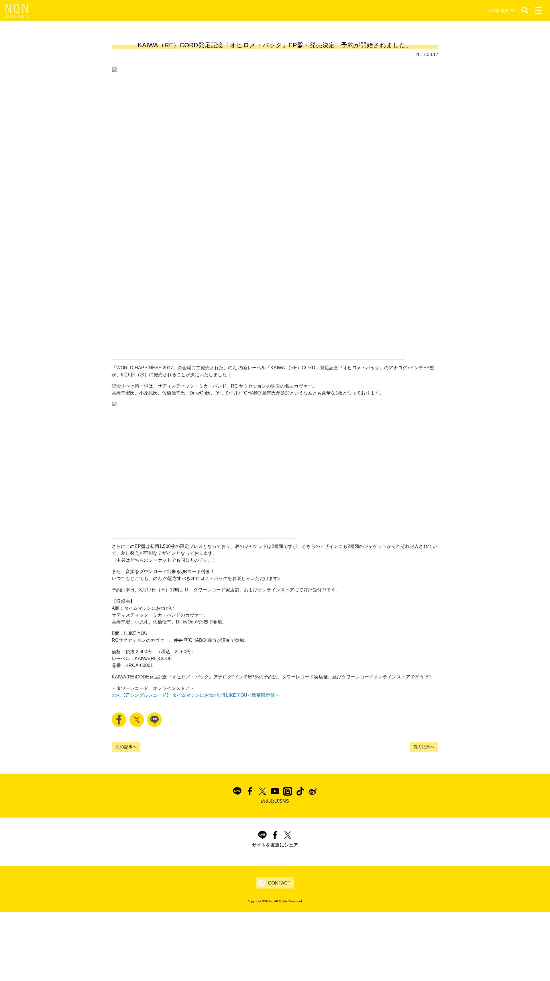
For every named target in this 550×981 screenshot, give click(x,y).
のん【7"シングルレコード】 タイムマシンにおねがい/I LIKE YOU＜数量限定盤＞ (195, 695)
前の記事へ (424, 746)
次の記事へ (126, 746)
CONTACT (279, 883)
